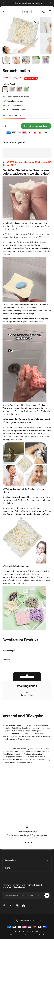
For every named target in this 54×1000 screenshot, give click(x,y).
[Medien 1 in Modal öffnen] (34, 21)
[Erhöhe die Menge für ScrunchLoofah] (16, 126)
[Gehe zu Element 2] (16, 60)
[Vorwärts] (50, 3)
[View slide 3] (28, 842)
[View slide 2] (25, 842)
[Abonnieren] (46, 895)
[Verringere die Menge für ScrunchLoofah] (5, 126)
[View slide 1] (22, 842)
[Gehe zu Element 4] (36, 60)
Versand (41, 935)
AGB (36, 935)
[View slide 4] (31, 842)
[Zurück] (3, 3)
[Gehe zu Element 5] (45, 60)
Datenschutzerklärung (27, 935)
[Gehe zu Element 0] (6, 60)
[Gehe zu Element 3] (26, 60)
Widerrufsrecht (14, 935)
